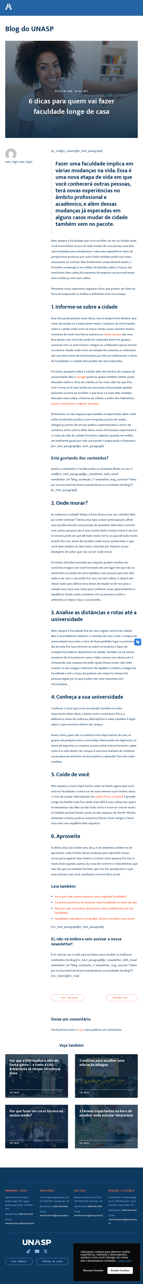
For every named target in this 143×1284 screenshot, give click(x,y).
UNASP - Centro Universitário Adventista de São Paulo (8, 7)
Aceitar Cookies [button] (120, 1270)
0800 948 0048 (26, 1214)
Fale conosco (19, 1261)
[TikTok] (29, 1251)
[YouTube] (37, 1251)
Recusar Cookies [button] (93, 1270)
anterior (69, 997)
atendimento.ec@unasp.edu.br (19, 1223)
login (81, 1029)
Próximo (120, 997)
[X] (45, 1251)
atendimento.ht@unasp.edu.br (54, 1215)
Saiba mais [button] (124, 1260)
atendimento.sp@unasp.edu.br (88, 1215)
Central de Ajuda (52, 1261)
